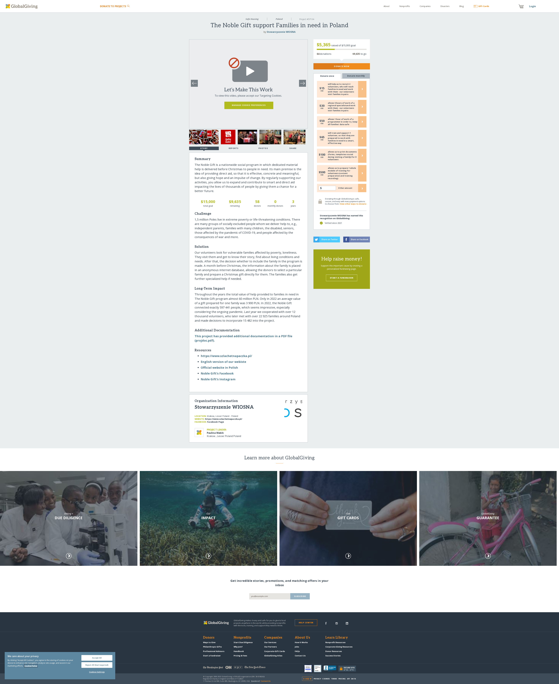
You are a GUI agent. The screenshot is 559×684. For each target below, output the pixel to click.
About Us (302, 638)
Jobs (297, 646)
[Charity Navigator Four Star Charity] (309, 668)
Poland (279, 19)
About (387, 6)
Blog (461, 6)
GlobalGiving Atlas (273, 655)
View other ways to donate (353, 204)
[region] (60, 665)
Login (532, 6)
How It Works (301, 642)
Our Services (270, 642)
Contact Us (300, 655)
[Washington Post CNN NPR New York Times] (241, 668)
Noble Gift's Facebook (217, 373)
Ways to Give (209, 642)
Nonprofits (404, 6)
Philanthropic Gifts (212, 646)
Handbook (239, 651)
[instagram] (337, 623)
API (348, 679)
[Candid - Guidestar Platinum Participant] (319, 668)
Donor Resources (333, 651)
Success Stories (332, 655)
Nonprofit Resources (335, 642)
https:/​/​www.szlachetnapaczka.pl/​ (226, 356)
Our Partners (270, 646)
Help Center (306, 622)
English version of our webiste (223, 362)
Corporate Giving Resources (338, 646)
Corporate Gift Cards (274, 651)
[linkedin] (347, 623)
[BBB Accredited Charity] (331, 669)
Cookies (326, 679)
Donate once (327, 76)
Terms (334, 679)
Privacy (317, 679)
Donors (208, 638)
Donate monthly (356, 75)
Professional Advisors (213, 651)
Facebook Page (215, 421)
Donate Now (341, 66)
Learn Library (336, 638)
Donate (113, 6)
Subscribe (300, 596)
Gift (483, 6)
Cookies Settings (97, 672)
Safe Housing (252, 19)
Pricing (342, 679)
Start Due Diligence (243, 642)
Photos (263, 148)
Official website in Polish (219, 368)
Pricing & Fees (240, 655)
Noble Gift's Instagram (218, 379)
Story (204, 148)
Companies (425, 6)
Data (353, 679)
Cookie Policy (30, 665)
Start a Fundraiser (341, 277)
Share (292, 148)
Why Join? (238, 646)
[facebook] (326, 623)
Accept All (97, 657)
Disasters (445, 6)
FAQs (297, 651)
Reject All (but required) (96, 665)
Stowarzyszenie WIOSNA (281, 31)
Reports (234, 148)
